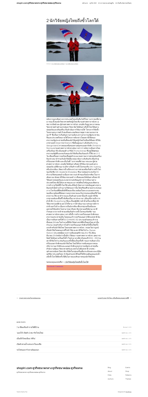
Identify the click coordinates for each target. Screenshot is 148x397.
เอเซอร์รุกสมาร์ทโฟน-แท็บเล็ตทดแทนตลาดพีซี (113, 298)
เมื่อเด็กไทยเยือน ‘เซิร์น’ (26, 338)
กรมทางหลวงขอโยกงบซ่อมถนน (29, 298)
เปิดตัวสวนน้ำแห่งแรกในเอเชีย (29, 344)
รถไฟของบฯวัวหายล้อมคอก (28, 350)
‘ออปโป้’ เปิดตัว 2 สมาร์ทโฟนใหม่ (30, 333)
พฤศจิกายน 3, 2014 (126, 344)
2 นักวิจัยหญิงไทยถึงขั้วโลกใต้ (76, 262)
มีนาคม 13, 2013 (127, 327)
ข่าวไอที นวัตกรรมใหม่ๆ (58, 64)
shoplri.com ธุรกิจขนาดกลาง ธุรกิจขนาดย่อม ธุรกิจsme (39, 3)
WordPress (128, 392)
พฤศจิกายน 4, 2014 (126, 333)
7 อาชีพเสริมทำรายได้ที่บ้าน (28, 327)
